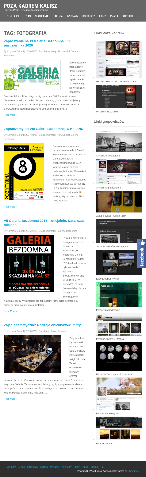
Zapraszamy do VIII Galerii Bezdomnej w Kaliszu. (43, 129)
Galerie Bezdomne (67, 231)
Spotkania (41, 16)
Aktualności (64, 51)
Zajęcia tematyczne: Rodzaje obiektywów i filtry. (43, 325)
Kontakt (128, 16)
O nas (27, 16)
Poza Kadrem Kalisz (30, 5)
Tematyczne (64, 331)
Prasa (114, 16)
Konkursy (89, 16)
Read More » (10, 115)
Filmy (102, 16)
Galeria (58, 16)
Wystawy (72, 16)
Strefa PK (13, 16)
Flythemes (133, 471)
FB (102, 467)
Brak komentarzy (47, 51)
